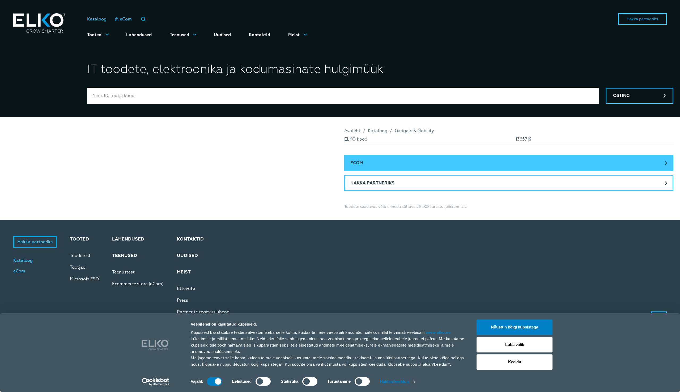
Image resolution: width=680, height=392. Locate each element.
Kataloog (97, 19)
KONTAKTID (190, 239)
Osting (621, 95)
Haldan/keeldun (394, 381)
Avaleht (352, 130)
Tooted (94, 34)
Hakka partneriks (642, 19)
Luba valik (514, 344)
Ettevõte (186, 288)
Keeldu (514, 362)
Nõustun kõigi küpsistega (514, 327)
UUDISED (187, 255)
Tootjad (78, 267)
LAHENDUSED (128, 239)
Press (182, 300)
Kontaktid (259, 34)
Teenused (179, 34)
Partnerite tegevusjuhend (203, 312)
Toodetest (80, 255)
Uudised (222, 34)
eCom (126, 19)
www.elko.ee (438, 332)
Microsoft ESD (84, 279)
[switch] (263, 381)
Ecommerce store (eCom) (138, 283)
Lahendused (139, 34)
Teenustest (123, 272)
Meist (294, 34)
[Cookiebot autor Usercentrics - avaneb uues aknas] (155, 382)
